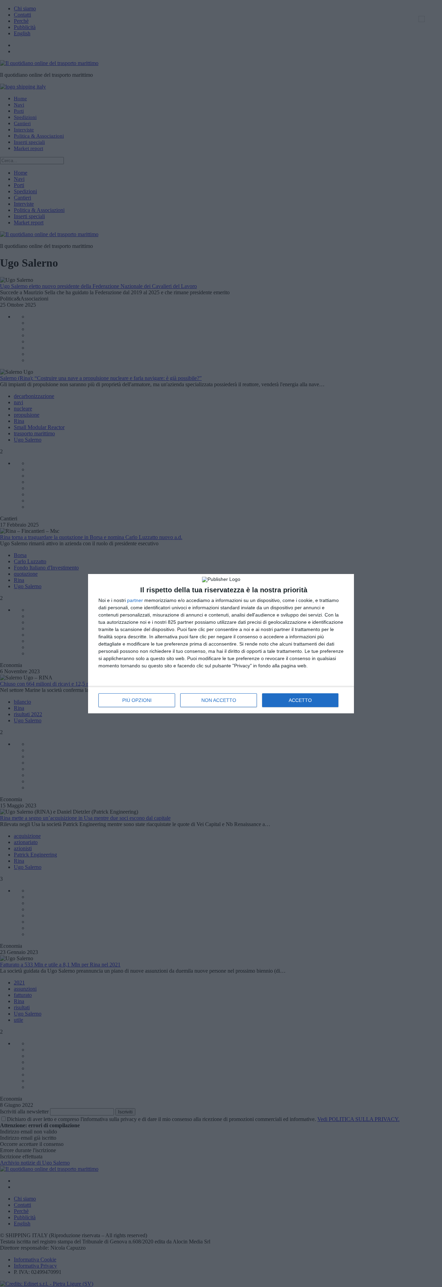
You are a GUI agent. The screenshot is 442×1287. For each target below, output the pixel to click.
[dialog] (221, 643)
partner (135, 600)
